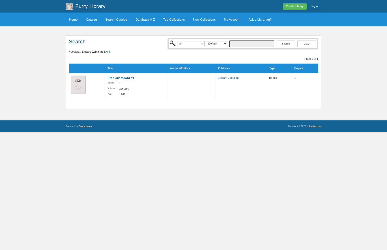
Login (314, 6)
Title (110, 68)
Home (73, 19)
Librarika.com (314, 126)
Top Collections (174, 19)
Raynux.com (85, 126)
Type (272, 68)
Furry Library (90, 6)
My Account (232, 19)
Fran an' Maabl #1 (121, 78)
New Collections (204, 19)
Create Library (294, 6)
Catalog (91, 19)
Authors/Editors (180, 68)
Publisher (224, 68)
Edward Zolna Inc (228, 77)
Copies (298, 68)
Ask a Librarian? (260, 19)
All (106, 51)
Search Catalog (116, 19)
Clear (307, 43)
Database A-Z (145, 19)
